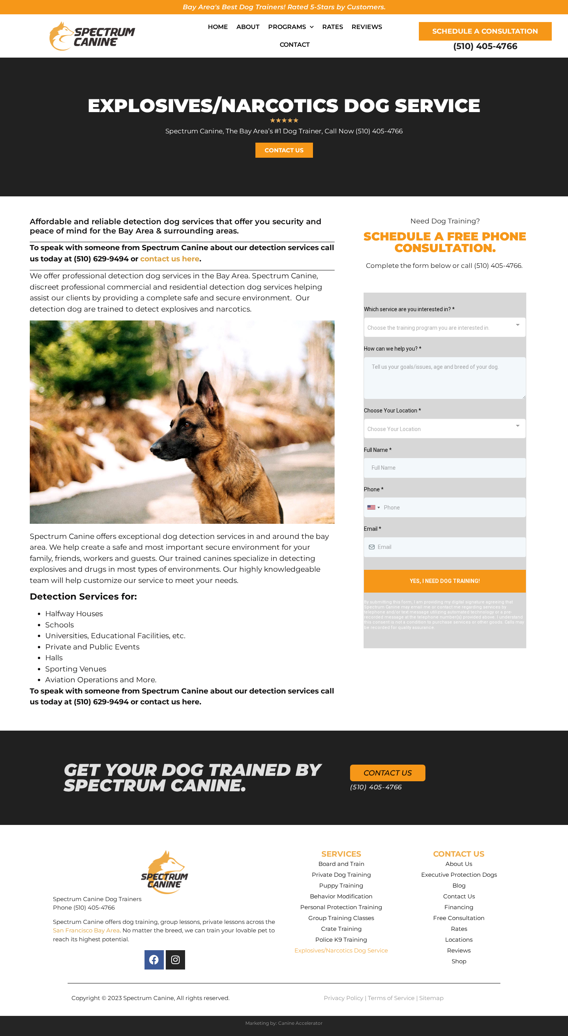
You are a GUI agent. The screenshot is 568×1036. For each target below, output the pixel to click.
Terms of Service (391, 998)
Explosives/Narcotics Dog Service (341, 950)
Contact (295, 44)
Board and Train (341, 863)
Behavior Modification (341, 896)
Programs (287, 27)
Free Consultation (459, 918)
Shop (459, 961)
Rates (332, 27)
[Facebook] (154, 960)
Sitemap (431, 998)
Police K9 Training (341, 939)
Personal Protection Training (341, 907)
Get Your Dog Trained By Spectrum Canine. (192, 777)
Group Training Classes (341, 918)
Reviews (367, 27)
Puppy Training (341, 885)
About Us (459, 863)
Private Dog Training (341, 874)
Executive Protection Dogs (459, 874)
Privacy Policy (343, 998)
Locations (459, 939)
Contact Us (459, 896)
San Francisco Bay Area (86, 930)
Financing (458, 907)
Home (218, 27)
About (248, 27)
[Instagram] (175, 960)
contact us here (169, 258)
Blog (459, 885)
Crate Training (341, 928)
